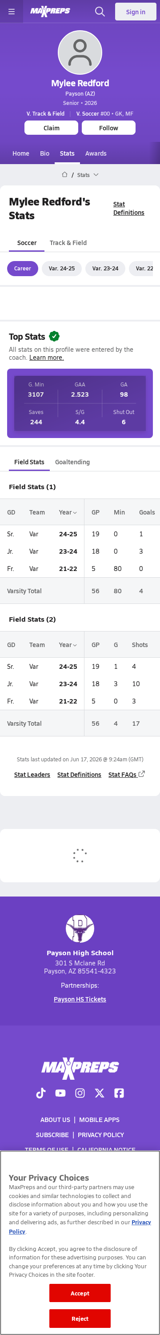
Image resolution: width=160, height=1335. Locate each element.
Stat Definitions (128, 208)
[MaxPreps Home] (50, 11)
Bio (44, 153)
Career (22, 268)
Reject (80, 1318)
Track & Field (68, 242)
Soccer (26, 242)
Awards (96, 153)
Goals (147, 512)
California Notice (106, 1149)
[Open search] (100, 11)
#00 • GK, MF (104, 113)
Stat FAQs (122, 774)
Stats (67, 153)
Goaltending (72, 461)
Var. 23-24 (105, 268)
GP (96, 512)
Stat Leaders (32, 774)
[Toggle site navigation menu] (11, 11)
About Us (55, 1119)
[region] (80, 1242)
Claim (52, 127)
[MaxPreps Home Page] (64, 175)
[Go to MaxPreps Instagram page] (80, 1094)
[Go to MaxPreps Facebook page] (119, 1094)
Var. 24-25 (62, 268)
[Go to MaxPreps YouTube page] (60, 1094)
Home (20, 153)
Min (119, 512)
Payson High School (80, 952)
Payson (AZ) (80, 93)
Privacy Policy (101, 1134)
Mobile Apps (99, 1119)
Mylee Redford (80, 82)
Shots (140, 644)
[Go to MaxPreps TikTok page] (41, 1094)
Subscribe (52, 1134)
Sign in (135, 11)
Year (66, 512)
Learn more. (46, 357)
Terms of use (46, 1149)
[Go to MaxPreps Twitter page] (99, 1094)
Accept (80, 1293)
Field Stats (29, 461)
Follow (108, 127)
